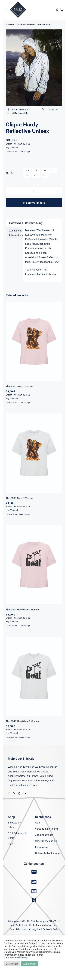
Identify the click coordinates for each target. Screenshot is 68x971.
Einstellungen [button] (12, 964)
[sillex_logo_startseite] (18, 2)
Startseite (10, 24)
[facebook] (9, 793)
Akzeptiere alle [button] (29, 964)
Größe (9, 173)
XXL (36, 175)
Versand (14, 147)
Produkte (20, 24)
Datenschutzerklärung (16, 957)
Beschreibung (14, 222)
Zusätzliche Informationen (14, 233)
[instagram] (19, 793)
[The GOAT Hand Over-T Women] (34, 564)
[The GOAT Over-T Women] (34, 341)
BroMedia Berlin (50, 929)
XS (27, 170)
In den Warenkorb (34, 202)
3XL (45, 175)
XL (27, 175)
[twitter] (14, 793)
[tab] (13, 223)
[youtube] (25, 793)
